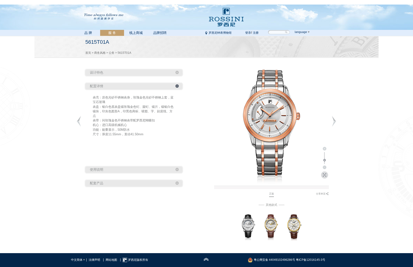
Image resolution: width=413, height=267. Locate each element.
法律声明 (94, 260)
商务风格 (100, 52)
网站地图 (111, 260)
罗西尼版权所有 (138, 260)
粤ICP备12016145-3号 (310, 260)
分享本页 (321, 193)
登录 (248, 32)
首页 (88, 52)
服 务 (112, 33)
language (301, 32)
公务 (111, 52)
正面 (271, 193)
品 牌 (88, 33)
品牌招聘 (160, 33)
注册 (256, 32)
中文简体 (76, 260)
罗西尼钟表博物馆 (220, 32)
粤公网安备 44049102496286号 (274, 260)
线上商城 (136, 33)
